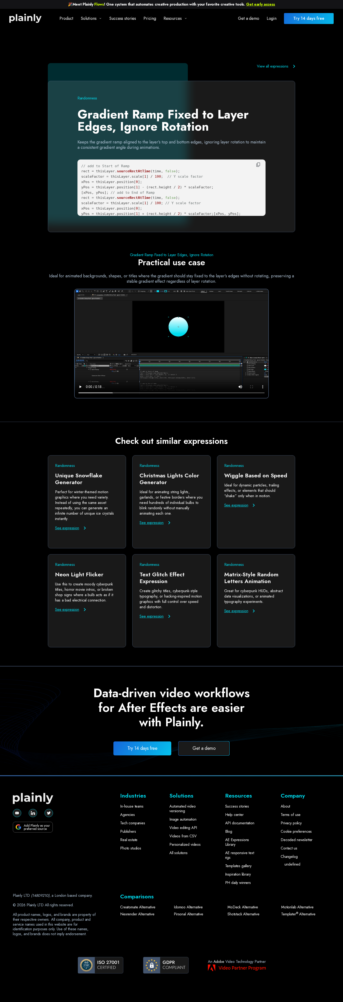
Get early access (260, 4)
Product (66, 18)
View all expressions (272, 66)
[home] (29, 18)
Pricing (150, 18)
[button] (89, 18)
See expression (67, 528)
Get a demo (248, 18)
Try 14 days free (142, 748)
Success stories (122, 18)
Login (271, 18)
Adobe (219, 961)
